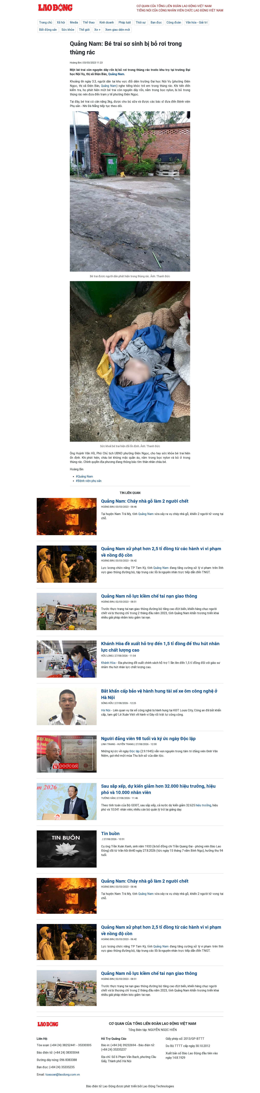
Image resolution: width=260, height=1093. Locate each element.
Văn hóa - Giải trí (196, 22)
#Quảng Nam (84, 476)
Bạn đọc (156, 22)
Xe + (97, 29)
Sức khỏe (68, 29)
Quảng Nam (116, 74)
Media (74, 22)
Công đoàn (174, 22)
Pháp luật (125, 22)
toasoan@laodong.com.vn (62, 1074)
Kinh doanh (106, 22)
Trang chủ (45, 22)
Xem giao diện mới (117, 29)
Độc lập (134, 751)
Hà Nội (105, 710)
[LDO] (67, 517)
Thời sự (141, 22)
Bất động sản (48, 29)
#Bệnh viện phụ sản (88, 481)
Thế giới (84, 29)
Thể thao (89, 22)
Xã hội (61, 22)
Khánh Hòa (108, 663)
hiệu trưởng (203, 805)
